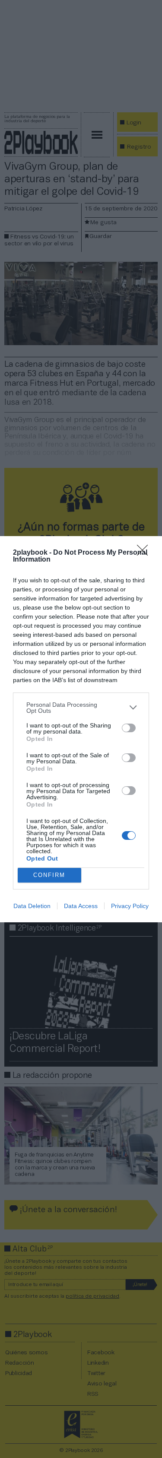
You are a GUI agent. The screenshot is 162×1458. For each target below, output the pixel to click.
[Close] (145, 553)
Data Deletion (32, 905)
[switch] (129, 728)
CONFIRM (49, 875)
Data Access (81, 905)
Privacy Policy (130, 905)
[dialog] (81, 729)
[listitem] (81, 708)
